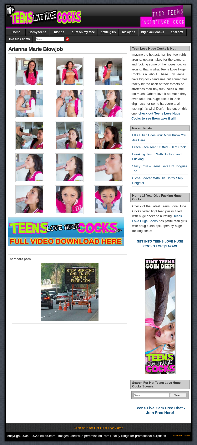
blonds (59, 32)
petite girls (108, 32)
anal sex (177, 32)
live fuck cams (19, 39)
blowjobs (128, 32)
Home (16, 32)
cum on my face (83, 32)
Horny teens (37, 32)
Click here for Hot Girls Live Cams (98, 428)
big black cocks (152, 32)
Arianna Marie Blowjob (35, 49)
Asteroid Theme (181, 435)
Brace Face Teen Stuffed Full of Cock (159, 147)
